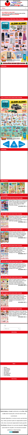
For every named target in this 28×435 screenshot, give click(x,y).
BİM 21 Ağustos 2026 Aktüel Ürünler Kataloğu (12, 245)
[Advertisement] (14, 82)
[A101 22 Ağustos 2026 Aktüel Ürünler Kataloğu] (5, 242)
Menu (3, 8)
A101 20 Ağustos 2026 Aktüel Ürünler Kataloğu (12, 261)
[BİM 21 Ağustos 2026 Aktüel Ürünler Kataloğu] (5, 258)
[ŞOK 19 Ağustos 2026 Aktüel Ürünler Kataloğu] (5, 290)
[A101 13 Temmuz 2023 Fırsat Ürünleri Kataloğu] (22, 147)
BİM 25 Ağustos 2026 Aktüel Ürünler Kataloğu (12, 214)
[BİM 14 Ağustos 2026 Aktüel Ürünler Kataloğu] (5, 321)
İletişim (5, 367)
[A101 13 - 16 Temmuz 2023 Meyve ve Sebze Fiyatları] (21, 193)
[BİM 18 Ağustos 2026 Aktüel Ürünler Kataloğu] (5, 306)
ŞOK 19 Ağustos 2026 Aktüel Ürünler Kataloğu (12, 277)
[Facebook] (5, 325)
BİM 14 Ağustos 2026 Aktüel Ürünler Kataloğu (12, 308)
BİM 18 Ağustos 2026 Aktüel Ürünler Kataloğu (12, 293)
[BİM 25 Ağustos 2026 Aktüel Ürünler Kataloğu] (5, 227)
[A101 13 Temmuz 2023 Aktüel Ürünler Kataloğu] (14, 147)
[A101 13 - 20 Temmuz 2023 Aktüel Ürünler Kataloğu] (6, 147)
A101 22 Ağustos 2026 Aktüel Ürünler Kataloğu (12, 229)
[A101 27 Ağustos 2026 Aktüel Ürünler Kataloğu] (5, 211)
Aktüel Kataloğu (17, 430)
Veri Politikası (7, 368)
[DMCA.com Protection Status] (14, 432)
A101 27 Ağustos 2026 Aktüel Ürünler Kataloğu (12, 198)
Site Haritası (4, 425)
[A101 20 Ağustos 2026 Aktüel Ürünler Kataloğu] (5, 274)
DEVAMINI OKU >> (22, 206)
